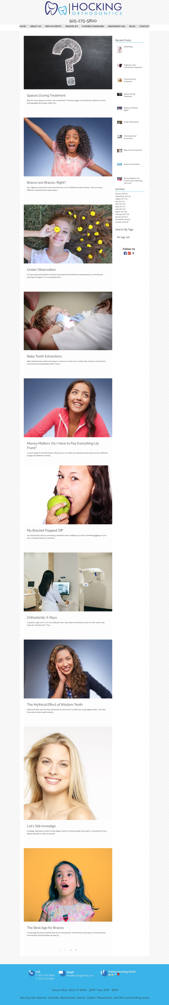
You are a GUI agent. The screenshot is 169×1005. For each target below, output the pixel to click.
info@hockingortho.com (80, 975)
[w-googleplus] (112, 975)
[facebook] (110, 975)
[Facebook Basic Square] (125, 253)
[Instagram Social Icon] (133, 253)
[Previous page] (59, 950)
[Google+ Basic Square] (129, 253)
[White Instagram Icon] (115, 974)
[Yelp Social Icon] (118, 974)
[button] (35, 26)
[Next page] (76, 950)
